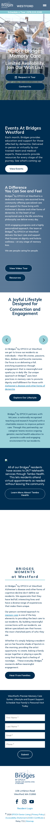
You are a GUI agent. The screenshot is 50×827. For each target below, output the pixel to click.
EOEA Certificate (36, 818)
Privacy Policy (38, 814)
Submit (25, 754)
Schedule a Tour (16, 12)
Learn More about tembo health (25, 493)
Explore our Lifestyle (25, 397)
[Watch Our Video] (25, 43)
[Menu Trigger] (44, 5)
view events (16, 168)
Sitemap (30, 821)
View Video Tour (18, 268)
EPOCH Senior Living (21, 814)
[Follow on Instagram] (23, 800)
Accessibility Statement (16, 818)
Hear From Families (19, 675)
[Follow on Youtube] (30, 800)
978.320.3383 (34, 12)
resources (15, 277)
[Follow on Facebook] (15, 800)
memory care (11, 615)
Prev (6, 339)
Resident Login (25, 808)
